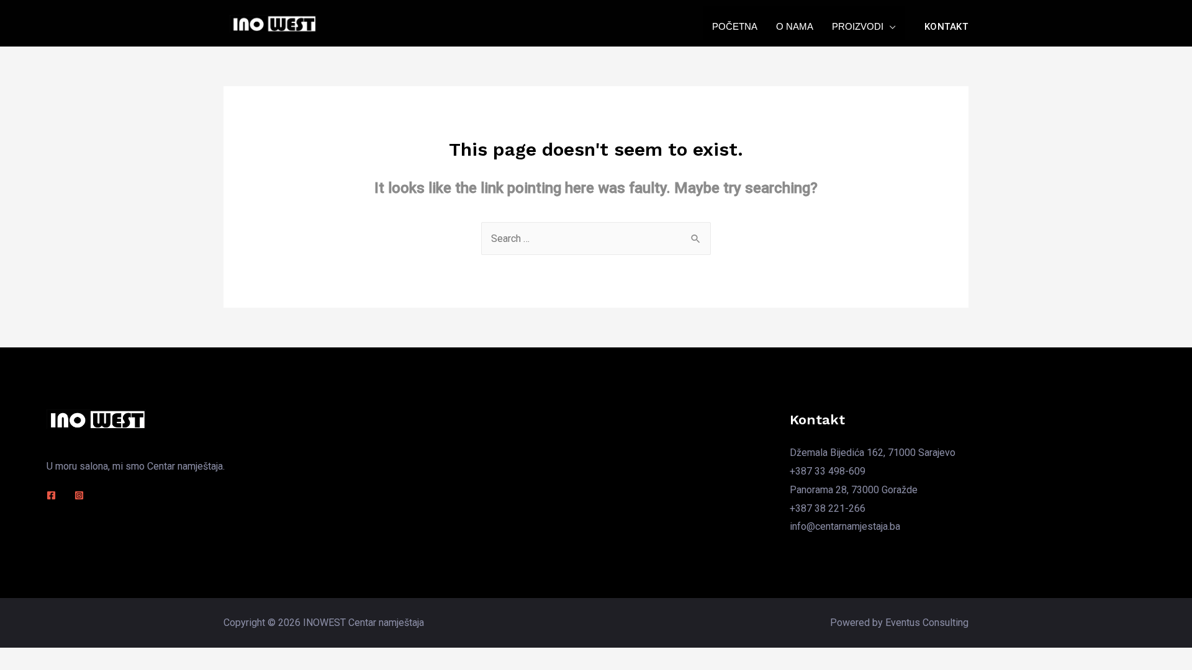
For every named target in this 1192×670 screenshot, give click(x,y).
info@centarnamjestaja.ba (845, 526)
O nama (794, 26)
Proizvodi (857, 26)
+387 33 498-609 (827, 471)
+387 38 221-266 (827, 508)
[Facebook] (51, 495)
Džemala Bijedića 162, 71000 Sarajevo (872, 452)
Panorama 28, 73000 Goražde (854, 490)
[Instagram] (79, 495)
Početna (734, 26)
